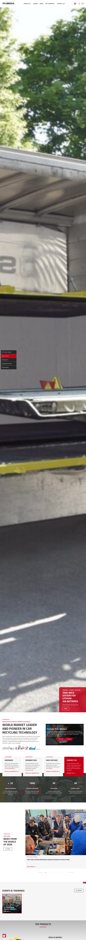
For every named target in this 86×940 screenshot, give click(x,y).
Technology (35, 857)
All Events (79, 890)
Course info (67, 708)
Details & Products (11, 771)
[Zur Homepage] (8, 4)
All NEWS (7, 849)
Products (27, 4)
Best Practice (29, 857)
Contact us (70, 773)
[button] (83, 4)
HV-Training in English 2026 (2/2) (10, 908)
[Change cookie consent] (4, 935)
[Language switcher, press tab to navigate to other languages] (75, 4)
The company (49, 4)
